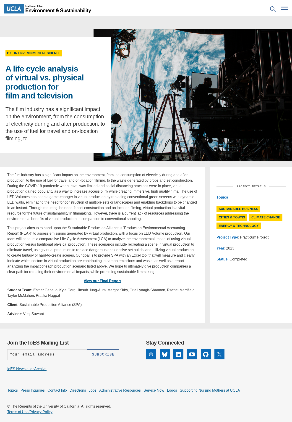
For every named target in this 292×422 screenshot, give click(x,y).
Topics (12, 390)
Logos (172, 390)
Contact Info (57, 390)
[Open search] (272, 9)
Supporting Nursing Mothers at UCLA (210, 390)
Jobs (92, 390)
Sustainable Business (238, 209)
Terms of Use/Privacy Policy (29, 412)
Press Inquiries (33, 390)
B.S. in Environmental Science (34, 53)
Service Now (153, 390)
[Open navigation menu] (284, 7)
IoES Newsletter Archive (27, 369)
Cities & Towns (232, 217)
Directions (78, 390)
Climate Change (265, 217)
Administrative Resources (120, 390)
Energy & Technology (239, 226)
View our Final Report (102, 281)
